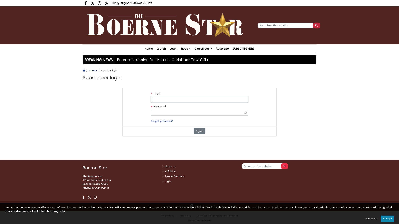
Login (156, 93)
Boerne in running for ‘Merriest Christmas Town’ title (163, 59)
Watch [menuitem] (161, 49)
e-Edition (170, 171)
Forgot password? (162, 121)
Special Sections (175, 176)
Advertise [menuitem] (222, 49)
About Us (170, 166)
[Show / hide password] (245, 113)
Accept (387, 218)
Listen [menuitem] (173, 49)
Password (159, 106)
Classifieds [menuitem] (202, 49)
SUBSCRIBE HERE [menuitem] (243, 49)
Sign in (199, 131)
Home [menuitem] (149, 49)
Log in (168, 181)
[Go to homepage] (166, 25)
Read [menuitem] (184, 49)
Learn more (371, 218)
